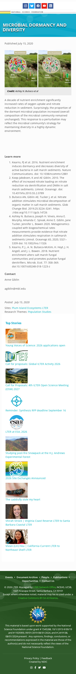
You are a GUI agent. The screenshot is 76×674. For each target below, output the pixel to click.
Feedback (47, 658)
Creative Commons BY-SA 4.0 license (38, 598)
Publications (60, 577)
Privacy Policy (31, 658)
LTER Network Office (44, 587)
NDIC (44, 661)
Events (9, 577)
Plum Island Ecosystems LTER (30, 308)
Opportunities (30, 581)
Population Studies (39, 311)
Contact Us (48, 581)
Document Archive (27, 577)
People (45, 577)
